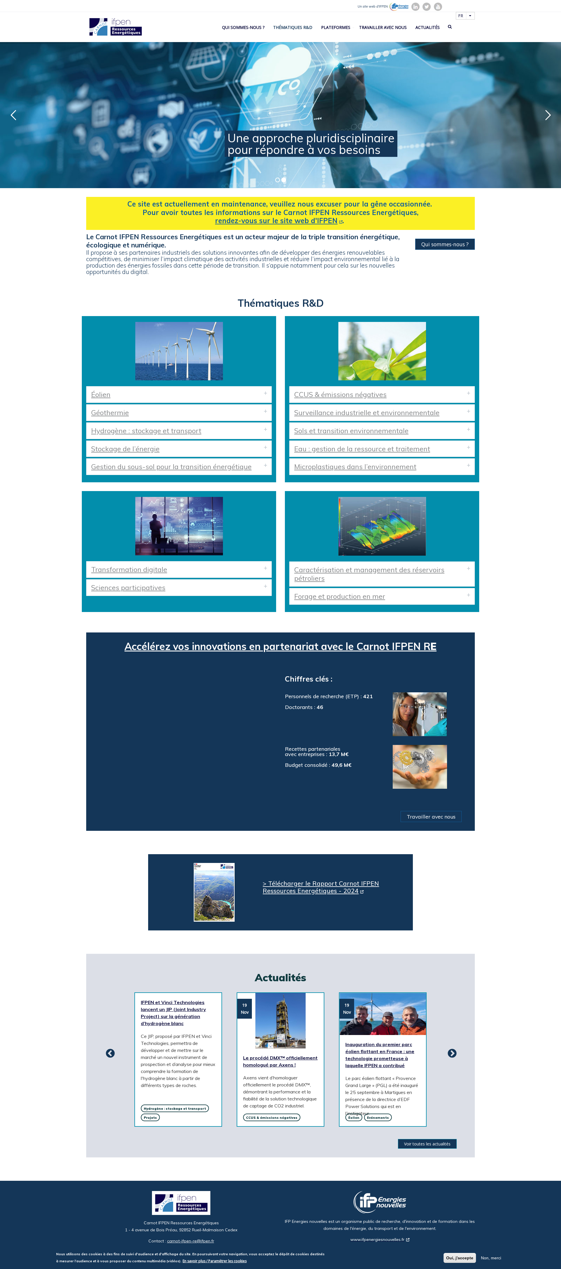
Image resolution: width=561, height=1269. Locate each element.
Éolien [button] (100, 394)
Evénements (378, 1118)
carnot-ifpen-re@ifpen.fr (190, 1241)
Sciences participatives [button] (128, 587)
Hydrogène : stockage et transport (175, 1109)
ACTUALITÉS (427, 27)
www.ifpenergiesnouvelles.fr (377, 1239)
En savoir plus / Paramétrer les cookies (215, 1260)
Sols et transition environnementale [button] (351, 430)
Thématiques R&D (292, 27)
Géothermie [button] (110, 412)
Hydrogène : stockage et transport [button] (146, 430)
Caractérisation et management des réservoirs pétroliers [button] (369, 574)
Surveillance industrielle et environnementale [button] (366, 412)
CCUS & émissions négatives (271, 1118)
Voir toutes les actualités (427, 1144)
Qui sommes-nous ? (243, 27)
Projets (150, 1118)
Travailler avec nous (383, 27)
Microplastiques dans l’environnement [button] (355, 466)
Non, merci (491, 1258)
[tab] (179, 394)
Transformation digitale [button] (129, 569)
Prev (108, 1054)
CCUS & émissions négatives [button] (340, 394)
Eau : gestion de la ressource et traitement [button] (362, 448)
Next (450, 1054)
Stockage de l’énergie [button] (125, 448)
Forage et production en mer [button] (339, 596)
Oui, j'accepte (459, 1258)
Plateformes (335, 27)
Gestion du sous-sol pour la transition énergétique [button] (171, 466)
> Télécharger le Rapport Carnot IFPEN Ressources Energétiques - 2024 (321, 887)
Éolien (353, 1118)
